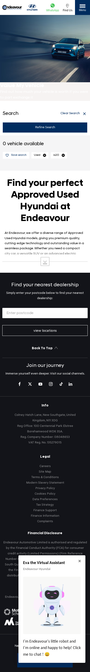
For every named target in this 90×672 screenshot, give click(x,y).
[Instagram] (51, 384)
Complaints (45, 521)
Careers (45, 466)
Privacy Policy (45, 488)
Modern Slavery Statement (45, 483)
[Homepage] (32, 7)
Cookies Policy (45, 494)
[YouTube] (40, 384)
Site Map (45, 472)
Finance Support (45, 510)
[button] (44, 155)
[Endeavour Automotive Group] (12, 7)
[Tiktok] (61, 384)
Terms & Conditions (45, 477)
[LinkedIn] (70, 384)
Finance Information (45, 516)
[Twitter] (30, 384)
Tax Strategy (45, 505)
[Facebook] (19, 384)
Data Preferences (45, 499)
